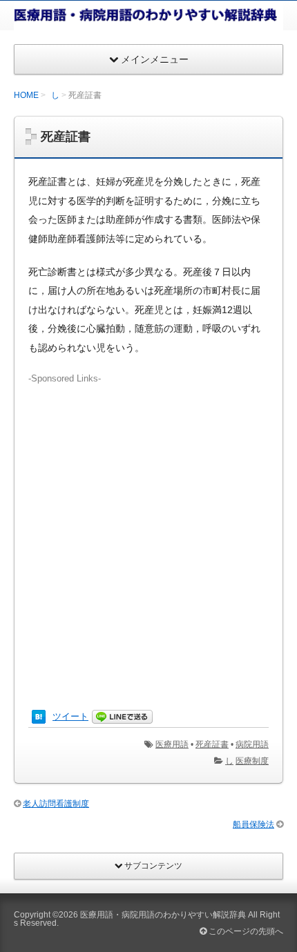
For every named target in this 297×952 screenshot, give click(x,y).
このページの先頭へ (245, 931)
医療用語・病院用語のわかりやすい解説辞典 (163, 915)
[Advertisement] (148, 534)
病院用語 (252, 744)
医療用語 (172, 744)
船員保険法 (253, 824)
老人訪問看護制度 (56, 804)
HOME (26, 95)
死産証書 (212, 744)
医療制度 (252, 761)
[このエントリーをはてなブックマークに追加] (39, 716)
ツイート (70, 716)
